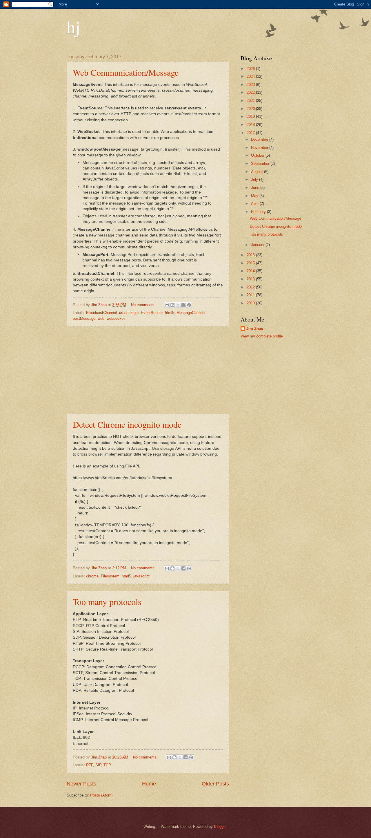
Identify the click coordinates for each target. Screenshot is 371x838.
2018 (251, 124)
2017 (251, 133)
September (260, 163)
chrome (92, 576)
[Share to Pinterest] (189, 305)
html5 (169, 312)
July (255, 179)
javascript (141, 576)
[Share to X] (178, 305)
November (260, 147)
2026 (251, 68)
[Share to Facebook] (183, 305)
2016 (251, 255)
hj (73, 26)
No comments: (144, 305)
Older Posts (215, 784)
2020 (251, 108)
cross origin (129, 312)
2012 (251, 287)
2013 (251, 279)
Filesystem (110, 576)
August (257, 171)
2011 (251, 295)
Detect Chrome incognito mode (127, 424)
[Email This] (167, 305)
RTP (89, 765)
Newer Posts (81, 784)
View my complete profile (262, 336)
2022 (251, 92)
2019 (251, 116)
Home (149, 784)
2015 (251, 263)
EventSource (152, 312)
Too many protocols (107, 601)
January (258, 245)
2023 (251, 84)
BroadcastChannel (101, 312)
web (101, 318)
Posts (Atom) (101, 795)
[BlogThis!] (172, 305)
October (258, 155)
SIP (98, 765)
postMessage (84, 318)
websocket (116, 318)
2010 (251, 303)
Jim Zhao (254, 328)
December (260, 139)
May (255, 196)
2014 (251, 271)
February (259, 212)
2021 (251, 100)
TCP (107, 765)
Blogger (220, 826)
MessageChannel (191, 312)
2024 (251, 76)
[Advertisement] (147, 370)
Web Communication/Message (126, 72)
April (255, 203)
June (255, 187)
